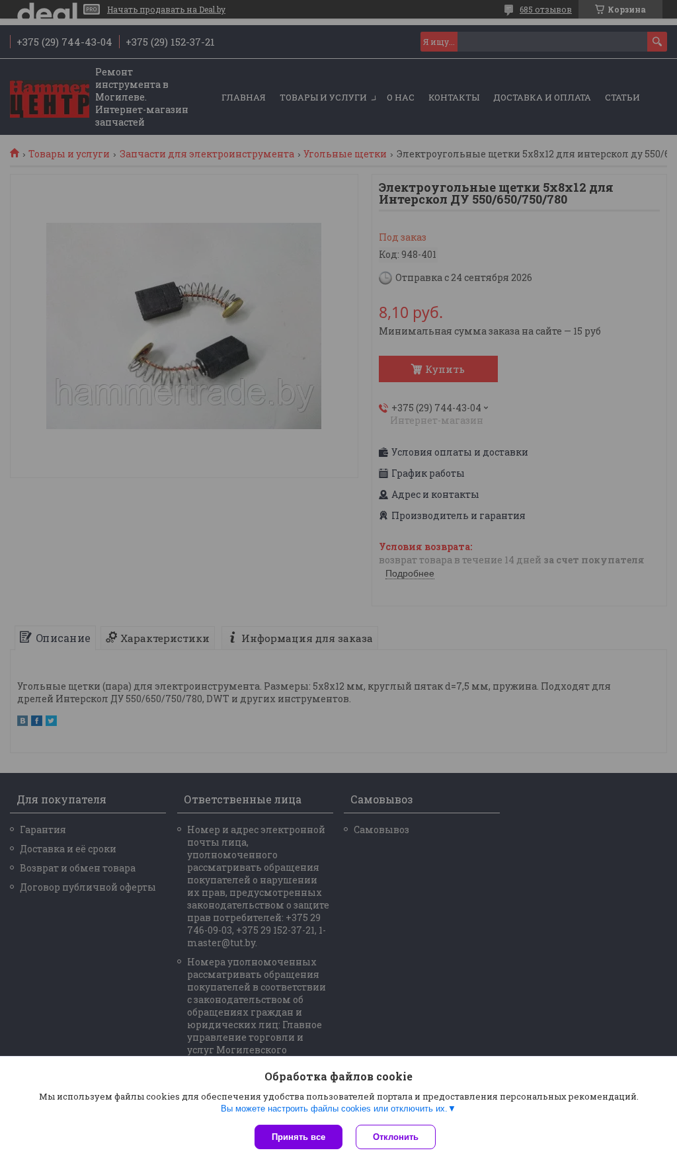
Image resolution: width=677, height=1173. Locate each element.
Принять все (298, 1137)
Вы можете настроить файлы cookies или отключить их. (334, 1108)
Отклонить (395, 1137)
